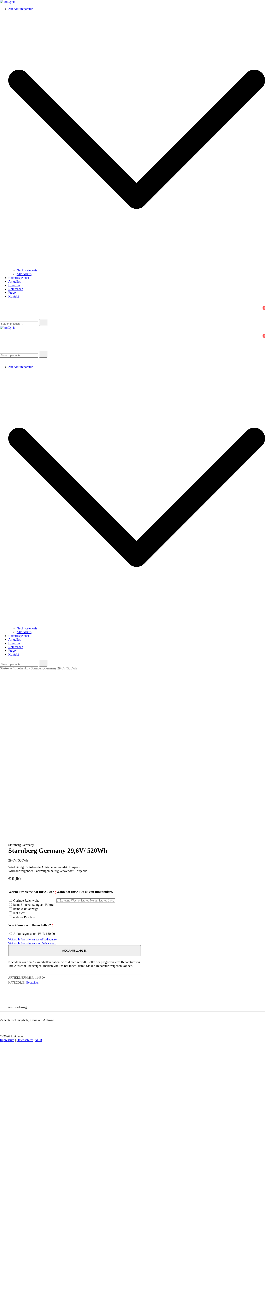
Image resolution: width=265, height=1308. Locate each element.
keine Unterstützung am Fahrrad (33, 904)
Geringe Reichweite (25, 900)
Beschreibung (16, 1007)
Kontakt (13, 296)
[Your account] (2, 305)
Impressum (7, 1040)
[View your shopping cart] (2, 311)
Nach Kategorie (27, 270)
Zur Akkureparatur (20, 9)
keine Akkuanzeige (25, 909)
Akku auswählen (74, 950)
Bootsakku (21, 668)
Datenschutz (25, 1040)
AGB (38, 1040)
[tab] (16, 1007)
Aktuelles (14, 281)
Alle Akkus (24, 274)
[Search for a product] (4, 317)
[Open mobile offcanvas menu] (1, 349)
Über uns (14, 285)
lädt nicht (18, 913)
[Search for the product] (43, 322)
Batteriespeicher (18, 278)
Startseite (6, 668)
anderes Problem (23, 917)
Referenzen (15, 289)
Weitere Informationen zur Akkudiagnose (32, 939)
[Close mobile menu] (1, 360)
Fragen (12, 292)
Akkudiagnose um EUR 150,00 (34, 933)
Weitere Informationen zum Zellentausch (32, 943)
